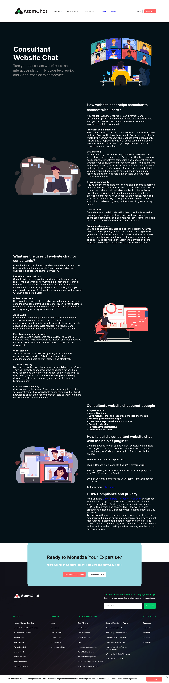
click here (109, 487)
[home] (31, 11)
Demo (113, 11)
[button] (58, 11)
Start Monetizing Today (74, 574)
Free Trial (150, 11)
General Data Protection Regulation (122, 498)
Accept (154, 679)
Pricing (104, 11)
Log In (138, 11)
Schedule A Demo (97, 574)
